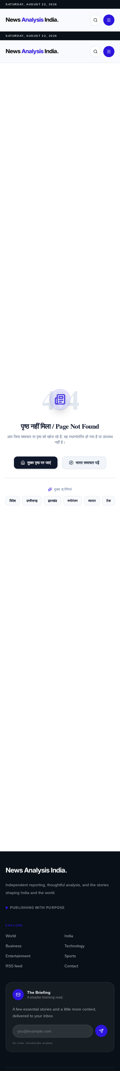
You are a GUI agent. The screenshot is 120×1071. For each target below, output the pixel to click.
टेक (108, 501)
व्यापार (92, 501)
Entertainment (18, 956)
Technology (74, 946)
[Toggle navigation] (108, 20)
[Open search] (95, 20)
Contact (71, 966)
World (11, 936)
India (68, 936)
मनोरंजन (73, 501)
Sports (70, 956)
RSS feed (14, 966)
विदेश (12, 501)
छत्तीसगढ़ (32, 501)
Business (13, 946)
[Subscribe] (101, 1031)
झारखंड (52, 501)
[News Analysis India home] (32, 20)
